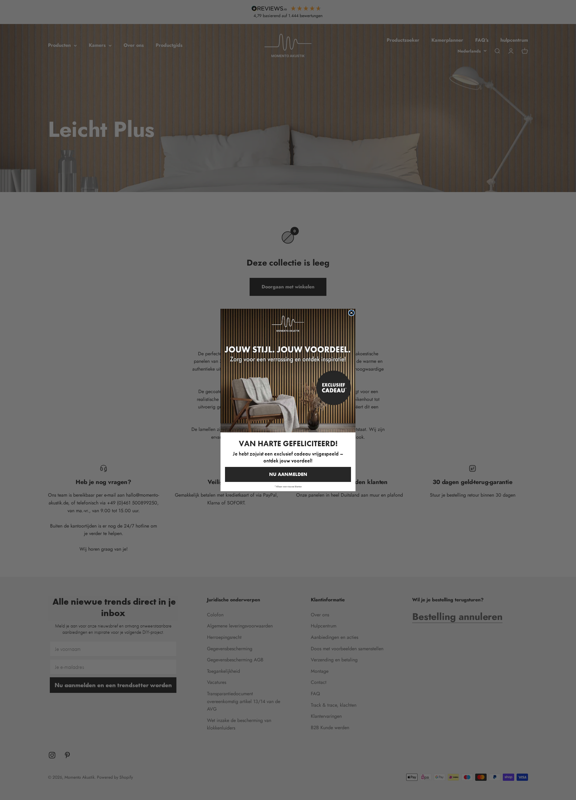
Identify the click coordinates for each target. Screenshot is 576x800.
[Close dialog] (351, 312)
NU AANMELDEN (288, 474)
